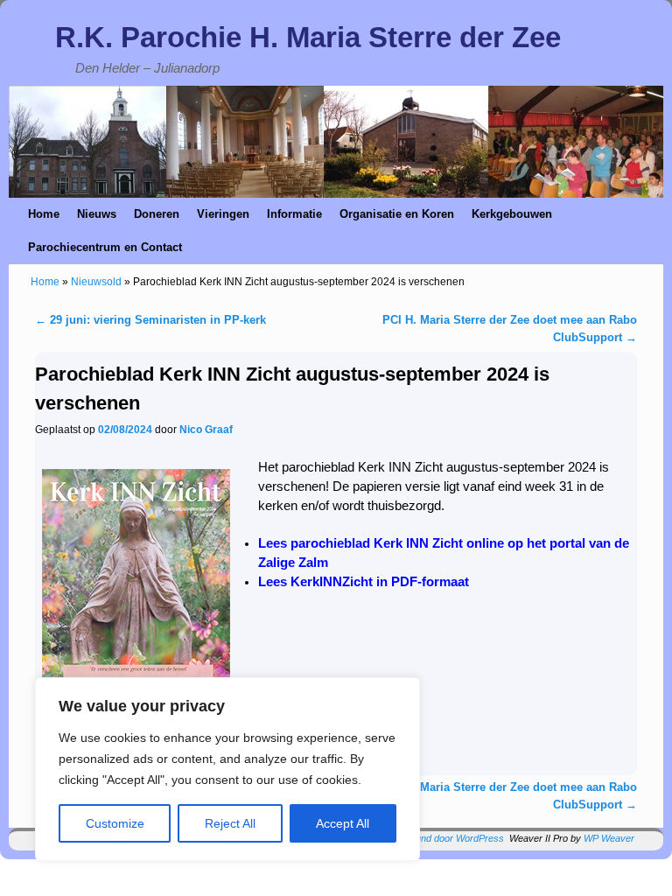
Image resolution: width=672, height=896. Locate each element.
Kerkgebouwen (512, 213)
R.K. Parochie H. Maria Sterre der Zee (308, 37)
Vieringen (223, 213)
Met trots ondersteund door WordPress (421, 838)
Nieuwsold (96, 282)
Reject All (230, 823)
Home (44, 213)
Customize (115, 823)
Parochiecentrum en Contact (105, 247)
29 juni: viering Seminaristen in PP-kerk (150, 319)
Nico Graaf (206, 429)
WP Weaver (609, 838)
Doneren (156, 213)
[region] (227, 769)
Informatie (294, 213)
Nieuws (96, 213)
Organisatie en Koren (397, 213)
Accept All (342, 823)
